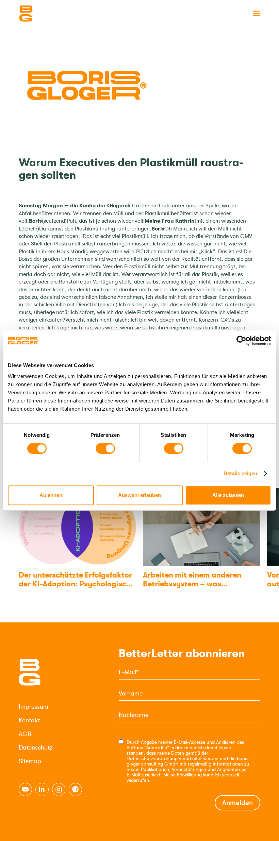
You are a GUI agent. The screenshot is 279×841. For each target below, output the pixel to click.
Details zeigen (240, 473)
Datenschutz (35, 747)
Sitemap (30, 761)
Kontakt (29, 720)
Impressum (33, 706)
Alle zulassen (228, 495)
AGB (25, 734)
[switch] (105, 448)
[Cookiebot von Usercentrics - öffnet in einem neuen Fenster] (241, 341)
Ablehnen (50, 495)
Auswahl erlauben (139, 495)
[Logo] (53, 13)
